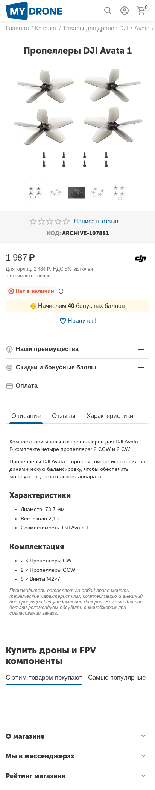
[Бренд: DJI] (140, 258)
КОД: (54, 233)
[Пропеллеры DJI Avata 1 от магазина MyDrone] (77, 120)
